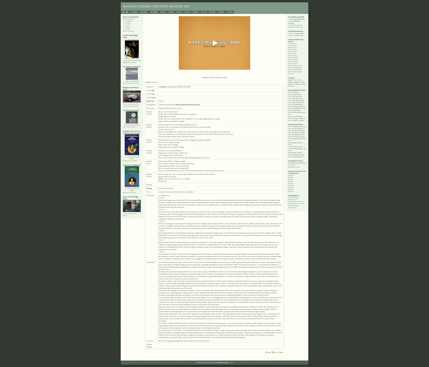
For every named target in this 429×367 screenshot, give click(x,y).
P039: (290, 120)
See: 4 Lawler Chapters (129, 127)
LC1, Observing (129, 188)
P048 (289, 145)
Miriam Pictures (127, 161)
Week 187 (291, 70)
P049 (164, 341)
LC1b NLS (221, 12)
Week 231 (291, 74)
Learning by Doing (128, 106)
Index (151, 341)
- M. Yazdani (126, 25)
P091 (291, 179)
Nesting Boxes (292, 207)
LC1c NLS (229, 12)
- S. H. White (126, 29)
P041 (289, 128)
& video (134, 192)
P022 (289, 96)
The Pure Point (298, 80)
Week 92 (290, 55)
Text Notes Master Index (295, 25)
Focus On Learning (128, 31)
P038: (290, 118)
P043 (289, 132)
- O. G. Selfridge (127, 21)
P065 (292, 175)
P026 (289, 100)
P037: (289, 114)
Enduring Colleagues (129, 19)
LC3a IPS (163, 12)
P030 (289, 104)
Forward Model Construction (296, 203)
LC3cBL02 (291, 35)
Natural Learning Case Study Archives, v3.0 (156, 6)
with (295, 82)
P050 (289, 151)
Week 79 (290, 53)
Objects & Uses (292, 199)
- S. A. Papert (126, 27)
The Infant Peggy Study (131, 39)
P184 (292, 187)
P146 (292, 185)
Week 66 (290, 51)
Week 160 (291, 66)
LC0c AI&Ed (154, 12)
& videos (133, 62)
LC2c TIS (204, 12)
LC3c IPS (179, 12)
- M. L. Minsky (127, 23)
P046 (289, 138)
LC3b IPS (171, 12)
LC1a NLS (212, 12)
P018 (289, 92)
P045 (289, 136)
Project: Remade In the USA (131, 104)
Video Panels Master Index (295, 27)
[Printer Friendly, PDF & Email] (274, 352)
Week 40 (290, 47)
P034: (290, 108)
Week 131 (291, 61)
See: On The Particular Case (131, 83)
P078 (291, 177)
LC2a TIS (187, 12)
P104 (291, 181)
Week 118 (291, 59)
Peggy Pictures (127, 62)
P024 (289, 98)
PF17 (292, 189)
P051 (289, 155)
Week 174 (291, 68)
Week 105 (291, 57)
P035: (290, 110)
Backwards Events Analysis (296, 201)
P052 (289, 157)
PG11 (292, 191)
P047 (289, 140)
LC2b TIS (195, 12)
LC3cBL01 (291, 33)
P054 (289, 165)
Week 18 (290, 43)
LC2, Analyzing (129, 157)
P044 (289, 134)
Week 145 (291, 63)
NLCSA (230, 362)
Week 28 (290, 45)
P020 (289, 94)
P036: (290, 112)
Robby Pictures (127, 192)
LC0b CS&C (143, 12)
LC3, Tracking (127, 60)
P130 (292, 183)
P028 (289, 102)
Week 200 (291, 72)
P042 (289, 130)
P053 (289, 163)
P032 (289, 106)
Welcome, (125, 12)
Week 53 (290, 49)
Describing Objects (293, 197)
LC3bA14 (296, 19)
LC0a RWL (134, 12)
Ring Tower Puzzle (293, 205)
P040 (289, 126)
